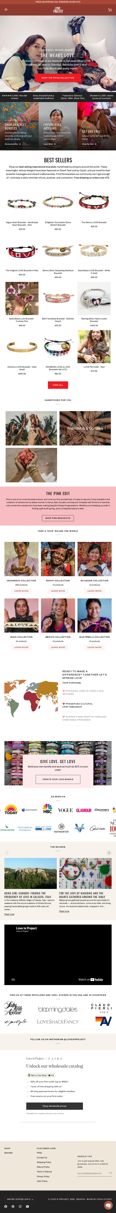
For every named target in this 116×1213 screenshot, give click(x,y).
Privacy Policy (43, 1176)
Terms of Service (44, 1172)
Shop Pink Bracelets (57, 518)
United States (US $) (19, 1199)
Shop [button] (7, 1148)
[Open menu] (8, 9)
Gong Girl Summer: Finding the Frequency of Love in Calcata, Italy (28, 895)
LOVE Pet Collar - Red (94, 367)
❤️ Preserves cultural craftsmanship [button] (77, 705)
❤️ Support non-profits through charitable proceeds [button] (84, 718)
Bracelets (8, 1153)
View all (58, 385)
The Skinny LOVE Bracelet (94, 222)
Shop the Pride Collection (58, 78)
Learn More (21, 591)
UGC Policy (42, 1181)
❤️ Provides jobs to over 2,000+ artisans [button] (83, 692)
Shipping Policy (44, 1162)
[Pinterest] (13, 1206)
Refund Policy (43, 1167)
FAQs (39, 1153)
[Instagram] (20, 1206)
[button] (108, 1205)
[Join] (109, 1173)
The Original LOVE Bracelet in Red (22, 270)
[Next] (109, 853)
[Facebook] (5, 1206)
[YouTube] (27, 1206)
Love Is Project (59, 1199)
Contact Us (42, 1157)
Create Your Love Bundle (58, 779)
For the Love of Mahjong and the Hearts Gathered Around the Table (82, 895)
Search (80, 1199)
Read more (9, 914)
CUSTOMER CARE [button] (46, 1148)
